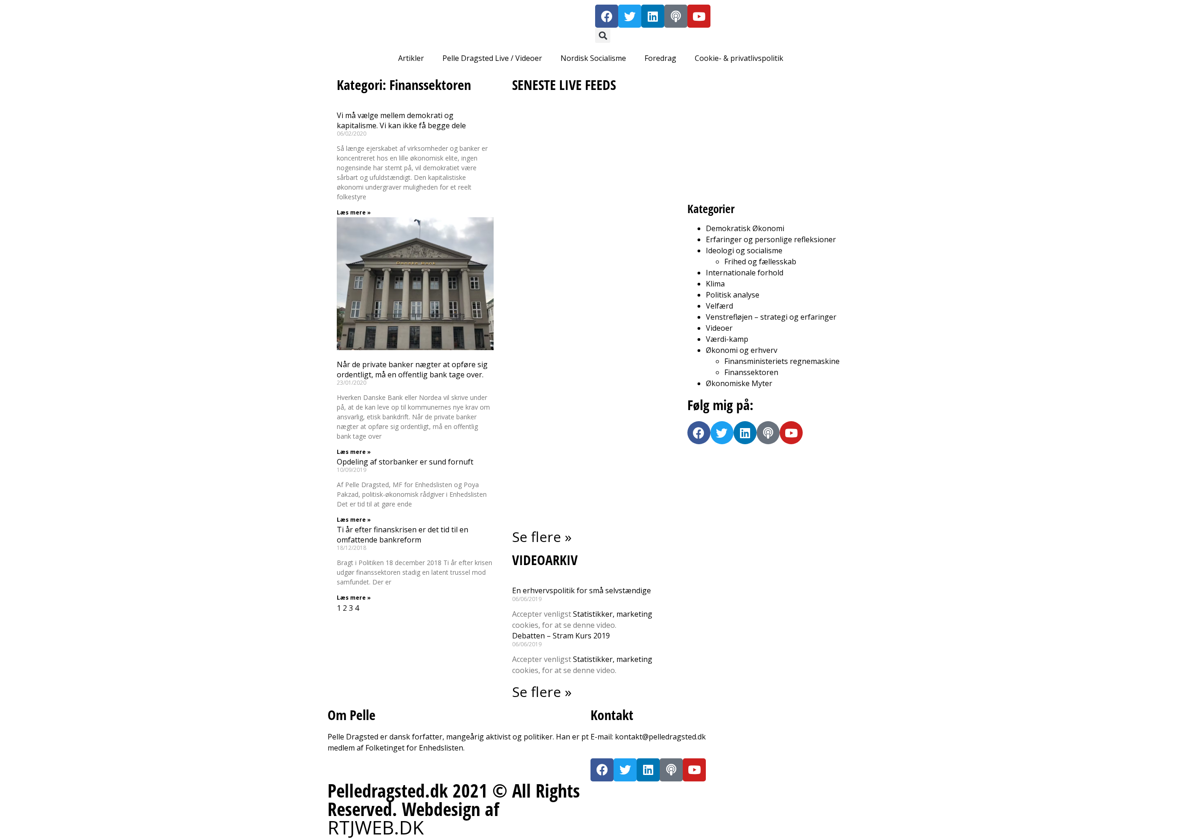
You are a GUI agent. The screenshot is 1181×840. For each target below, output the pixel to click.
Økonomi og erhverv (741, 350)
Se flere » (542, 536)
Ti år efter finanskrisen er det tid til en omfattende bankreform (402, 534)
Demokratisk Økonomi (745, 228)
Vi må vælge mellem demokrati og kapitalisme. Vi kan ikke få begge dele (401, 120)
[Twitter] (629, 16)
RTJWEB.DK (376, 827)
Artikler (411, 58)
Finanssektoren (751, 372)
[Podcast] (675, 16)
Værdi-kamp (727, 339)
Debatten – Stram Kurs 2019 (561, 636)
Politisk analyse (732, 295)
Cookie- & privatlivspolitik (739, 58)
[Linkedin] (652, 16)
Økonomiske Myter (739, 383)
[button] (602, 35)
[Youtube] (698, 16)
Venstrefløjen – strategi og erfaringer (771, 317)
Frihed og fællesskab (760, 261)
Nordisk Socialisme (593, 58)
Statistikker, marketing (612, 614)
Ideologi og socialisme (744, 250)
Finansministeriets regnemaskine (782, 361)
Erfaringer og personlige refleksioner (771, 239)
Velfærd (719, 306)
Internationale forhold (744, 273)
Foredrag (660, 58)
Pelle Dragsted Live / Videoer (492, 58)
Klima (715, 284)
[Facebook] (606, 16)
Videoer (719, 328)
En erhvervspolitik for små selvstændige (581, 590)
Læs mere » (354, 212)
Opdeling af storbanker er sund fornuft (405, 462)
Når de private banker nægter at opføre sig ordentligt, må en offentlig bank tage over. (412, 369)
